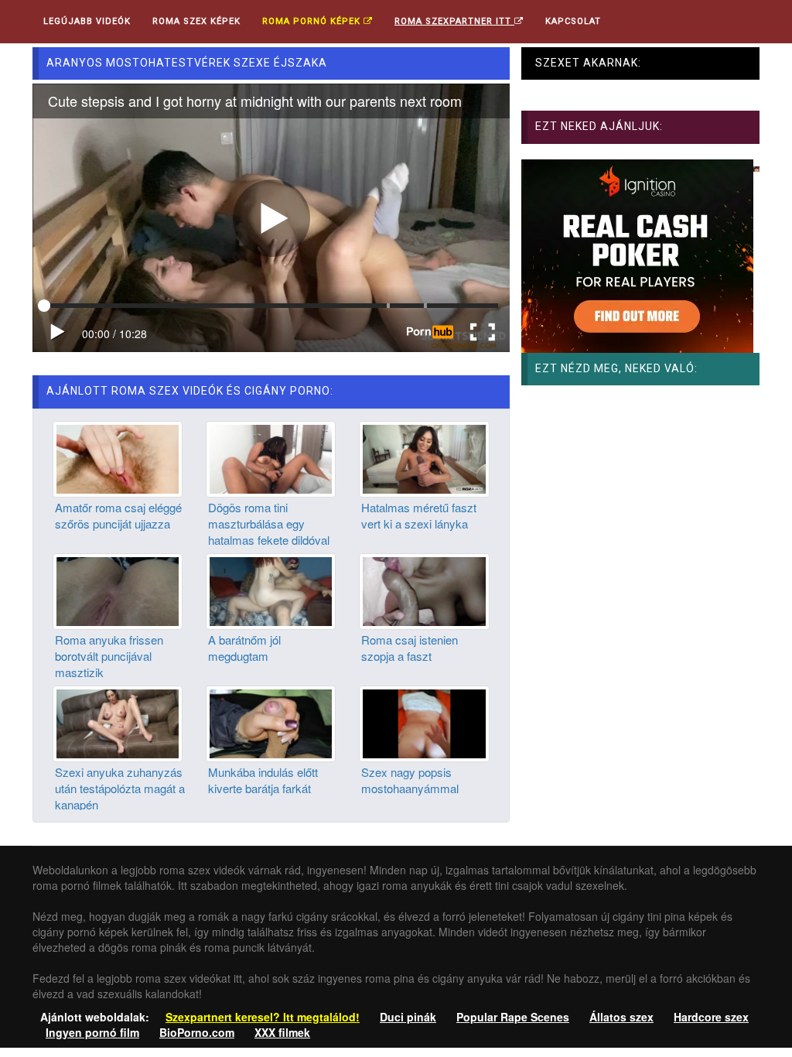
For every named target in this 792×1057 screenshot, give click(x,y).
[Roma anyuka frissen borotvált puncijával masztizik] (118, 589)
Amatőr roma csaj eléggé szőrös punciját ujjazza (118, 515)
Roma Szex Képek (196, 21)
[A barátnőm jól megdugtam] (271, 589)
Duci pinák (408, 1017)
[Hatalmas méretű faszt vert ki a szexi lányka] (424, 457)
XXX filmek (282, 1032)
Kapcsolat (573, 21)
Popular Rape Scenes (512, 1017)
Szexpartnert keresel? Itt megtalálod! (263, 1017)
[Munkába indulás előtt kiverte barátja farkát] (271, 722)
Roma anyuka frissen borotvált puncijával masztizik (109, 656)
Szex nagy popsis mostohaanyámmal (410, 780)
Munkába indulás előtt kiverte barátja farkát (263, 780)
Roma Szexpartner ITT (454, 21)
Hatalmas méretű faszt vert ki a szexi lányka (418, 515)
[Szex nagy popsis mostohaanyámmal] (424, 722)
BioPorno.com (196, 1032)
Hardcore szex (711, 1017)
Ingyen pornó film (92, 1032)
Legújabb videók (87, 21)
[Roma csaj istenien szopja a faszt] (424, 589)
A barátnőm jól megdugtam (244, 647)
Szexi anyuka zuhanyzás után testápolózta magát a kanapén (120, 788)
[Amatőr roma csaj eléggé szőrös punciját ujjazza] (118, 457)
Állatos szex (621, 1017)
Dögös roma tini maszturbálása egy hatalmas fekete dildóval (268, 524)
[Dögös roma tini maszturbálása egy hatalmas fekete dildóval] (271, 457)
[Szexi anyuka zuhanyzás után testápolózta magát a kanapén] (118, 722)
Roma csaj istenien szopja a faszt (409, 647)
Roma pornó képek (313, 21)
